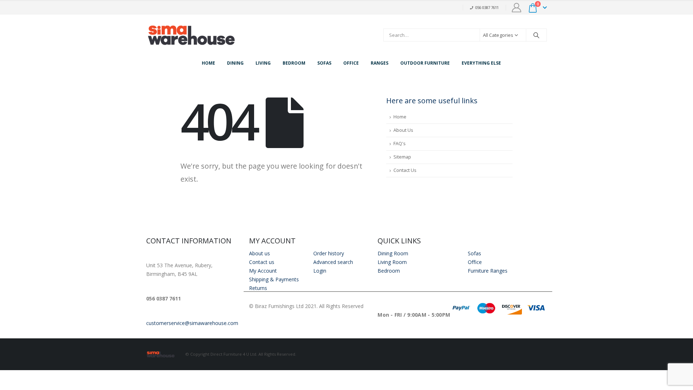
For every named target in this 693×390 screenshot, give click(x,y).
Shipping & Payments (274, 279)
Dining (235, 63)
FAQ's (399, 143)
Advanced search (333, 262)
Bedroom (294, 63)
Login (319, 270)
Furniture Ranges (487, 270)
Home (208, 63)
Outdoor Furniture (425, 63)
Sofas (324, 63)
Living (263, 63)
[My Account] (516, 7)
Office (351, 63)
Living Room (392, 262)
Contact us (261, 262)
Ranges (379, 63)
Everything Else (481, 63)
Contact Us (405, 170)
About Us (403, 130)
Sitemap (402, 157)
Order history (328, 253)
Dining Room (393, 253)
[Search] (536, 35)
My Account (263, 270)
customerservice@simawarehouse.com (192, 323)
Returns (258, 288)
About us (259, 253)
